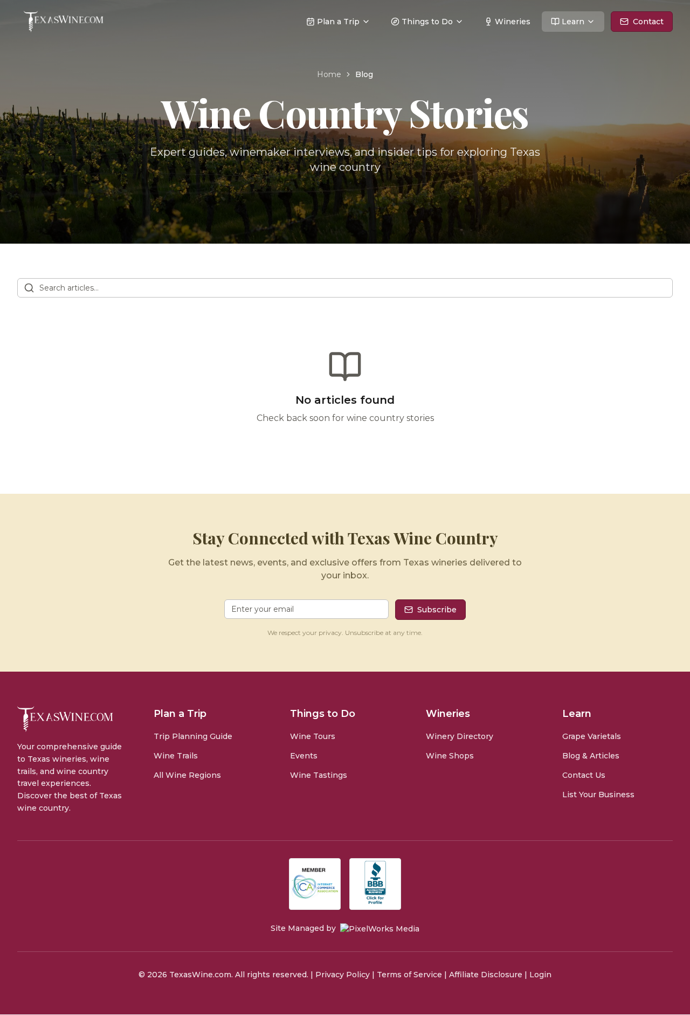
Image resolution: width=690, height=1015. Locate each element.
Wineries (512, 21)
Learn (573, 21)
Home (329, 74)
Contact (648, 21)
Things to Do (427, 21)
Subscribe (437, 609)
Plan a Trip (338, 21)
